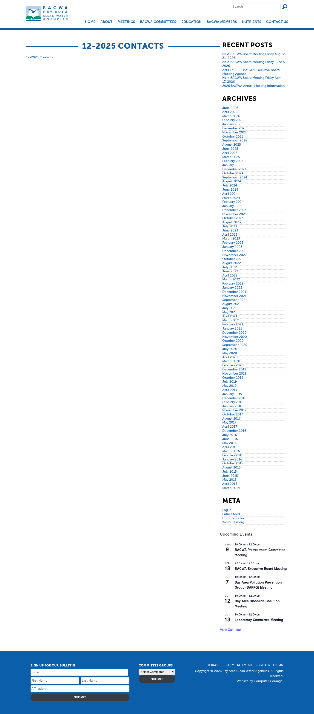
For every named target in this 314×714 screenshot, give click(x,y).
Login (278, 665)
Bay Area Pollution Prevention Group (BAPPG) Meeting (258, 585)
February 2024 (232, 202)
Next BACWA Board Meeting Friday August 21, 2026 (253, 56)
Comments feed (234, 518)
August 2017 (231, 418)
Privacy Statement (236, 665)
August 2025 (231, 145)
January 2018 (232, 406)
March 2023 (231, 238)
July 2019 (229, 382)
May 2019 (229, 386)
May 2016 (229, 443)
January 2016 (232, 459)
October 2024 (232, 173)
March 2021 (231, 320)
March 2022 (231, 279)
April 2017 (229, 427)
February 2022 (232, 283)
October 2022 (232, 259)
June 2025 (230, 149)
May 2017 (229, 422)
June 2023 (230, 230)
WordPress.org (233, 522)
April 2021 (229, 316)
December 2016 (234, 431)
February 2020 (233, 365)
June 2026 (230, 108)
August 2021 (231, 304)
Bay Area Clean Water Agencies (47, 13)
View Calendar (230, 629)
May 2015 (229, 480)
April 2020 (230, 357)
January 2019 (232, 394)
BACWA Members (222, 22)
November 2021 (234, 296)
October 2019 (232, 378)
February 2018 (232, 402)
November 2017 (234, 410)
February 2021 (232, 324)
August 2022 (231, 263)
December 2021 (234, 292)
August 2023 (231, 222)
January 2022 (232, 288)
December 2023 (234, 210)
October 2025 (232, 136)
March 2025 (231, 157)
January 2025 (232, 165)
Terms (212, 665)
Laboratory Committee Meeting (259, 619)
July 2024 (229, 185)
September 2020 (234, 345)
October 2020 (233, 341)
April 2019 (229, 390)
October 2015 (232, 463)
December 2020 (234, 333)
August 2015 (231, 467)
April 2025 (229, 153)
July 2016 (229, 435)
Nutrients (251, 22)
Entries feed (231, 514)
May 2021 (229, 312)
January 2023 (232, 247)
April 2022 (229, 275)
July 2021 (229, 308)
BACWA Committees (158, 22)
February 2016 (232, 455)
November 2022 (234, 255)
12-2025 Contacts (39, 57)
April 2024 (229, 194)
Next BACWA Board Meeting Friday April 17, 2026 (251, 80)
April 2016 (229, 447)
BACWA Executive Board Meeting (261, 568)
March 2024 (231, 198)
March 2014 (231, 488)
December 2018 (234, 398)
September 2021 (234, 300)
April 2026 (229, 112)
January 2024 (232, 206)
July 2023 (229, 226)
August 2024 (231, 181)
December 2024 (234, 169)
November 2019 (234, 373)
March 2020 (231, 361)
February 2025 (232, 161)
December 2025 (234, 128)
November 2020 (234, 337)
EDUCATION (191, 22)
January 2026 (232, 124)
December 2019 (234, 369)
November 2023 (234, 214)
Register (262, 665)
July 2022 (229, 267)
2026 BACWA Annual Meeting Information (253, 86)
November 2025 (234, 132)
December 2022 (234, 251)
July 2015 (229, 472)
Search (285, 6)
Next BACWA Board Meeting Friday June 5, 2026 (254, 64)
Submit (80, 697)
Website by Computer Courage (260, 681)
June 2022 (230, 271)
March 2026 (231, 116)
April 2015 (229, 484)
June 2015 (230, 476)
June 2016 (230, 439)
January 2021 (232, 328)
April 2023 (229, 235)
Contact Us (277, 22)
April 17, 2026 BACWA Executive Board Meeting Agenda (251, 72)
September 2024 (234, 177)
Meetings (126, 22)
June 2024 (230, 190)
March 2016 (231, 451)
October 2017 (232, 414)
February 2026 (232, 120)
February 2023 (232, 243)
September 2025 (234, 140)
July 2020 (229, 349)
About (106, 22)
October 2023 (232, 218)
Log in (226, 510)
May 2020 (229, 353)
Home (90, 22)
